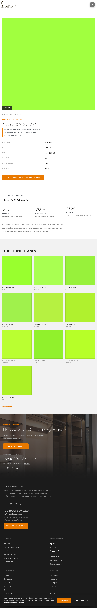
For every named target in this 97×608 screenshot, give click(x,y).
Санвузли (7, 586)
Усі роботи (8, 593)
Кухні (52, 544)
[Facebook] (4, 468)
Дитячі (6, 590)
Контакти (53, 593)
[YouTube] (17, 468)
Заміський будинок (11, 558)
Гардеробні (55, 551)
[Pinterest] (12, 468)
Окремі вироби (56, 564)
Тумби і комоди (56, 560)
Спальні (7, 583)
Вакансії (53, 586)
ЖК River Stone (9, 544)
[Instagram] (8, 468)
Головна (5, 115)
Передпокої (8, 579)
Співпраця (54, 583)
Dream (14, 486)
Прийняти (63, 600)
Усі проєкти (8, 562)
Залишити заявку (16, 446)
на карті (27, 463)
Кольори (13, 115)
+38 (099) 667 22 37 (19, 459)
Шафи (53, 547)
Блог (52, 590)
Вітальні (7, 575)
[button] (92, 4)
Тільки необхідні (82, 600)
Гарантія (53, 579)
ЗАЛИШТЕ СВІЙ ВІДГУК (15, 526)
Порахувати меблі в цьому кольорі (23, 177)
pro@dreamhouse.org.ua (13, 514)
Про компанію (55, 575)
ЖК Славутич (9, 551)
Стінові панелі (55, 557)
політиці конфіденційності (14, 603)
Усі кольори (7, 406)
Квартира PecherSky (11, 547)
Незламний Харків (11, 554)
